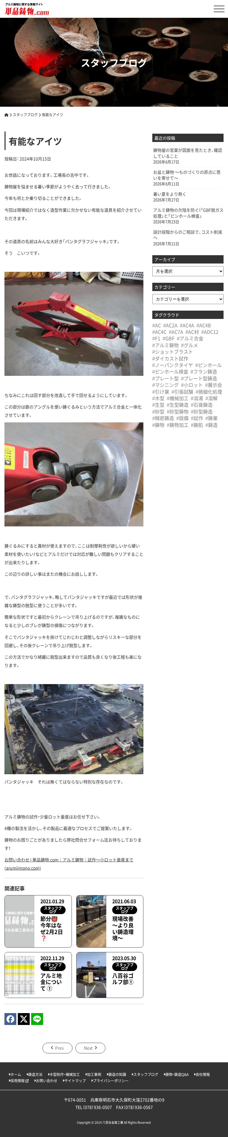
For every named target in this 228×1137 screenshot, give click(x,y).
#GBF (169, 338)
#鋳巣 (211, 418)
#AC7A (176, 331)
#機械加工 (178, 398)
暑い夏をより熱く (169, 194)
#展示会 (213, 384)
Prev (59, 1048)
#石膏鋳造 (202, 404)
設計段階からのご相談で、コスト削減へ (187, 235)
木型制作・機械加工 (65, 1074)
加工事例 (94, 1074)
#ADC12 (209, 331)
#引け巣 (160, 391)
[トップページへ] (6, 114)
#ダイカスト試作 (170, 358)
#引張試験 (182, 391)
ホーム (15, 1074)
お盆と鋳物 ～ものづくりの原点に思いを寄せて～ (187, 175)
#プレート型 (165, 378)
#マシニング (165, 384)
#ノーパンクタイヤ (172, 365)
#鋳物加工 (178, 424)
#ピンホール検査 (170, 371)
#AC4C (159, 331)
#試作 (197, 418)
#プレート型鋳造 (199, 378)
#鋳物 (158, 424)
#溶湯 (197, 398)
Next (88, 1048)
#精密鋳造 (163, 418)
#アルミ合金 (190, 338)
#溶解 (211, 398)
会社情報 (203, 1074)
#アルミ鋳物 (165, 345)
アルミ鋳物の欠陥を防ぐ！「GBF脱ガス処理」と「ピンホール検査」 (188, 213)
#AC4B (204, 325)
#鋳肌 (197, 424)
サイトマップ (75, 1080)
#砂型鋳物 (178, 411)
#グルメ (189, 345)
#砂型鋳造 (202, 411)
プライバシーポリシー (111, 1080)
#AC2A (170, 325)
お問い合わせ (46, 1080)
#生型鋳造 (178, 404)
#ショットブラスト (172, 351)
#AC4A (187, 325)
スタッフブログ (145, 1074)
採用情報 (18, 1080)
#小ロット (192, 384)
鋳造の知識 (117, 1074)
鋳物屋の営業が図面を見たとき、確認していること (187, 153)
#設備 (182, 418)
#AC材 (192, 331)
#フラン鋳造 (204, 371)
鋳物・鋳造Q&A (177, 1074)
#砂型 (158, 411)
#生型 (158, 404)
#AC (156, 325)
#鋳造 (211, 424)
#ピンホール (208, 365)
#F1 (156, 338)
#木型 (158, 398)
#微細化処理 (209, 391)
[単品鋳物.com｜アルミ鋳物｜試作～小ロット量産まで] (26, 9)
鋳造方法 (35, 1074)
